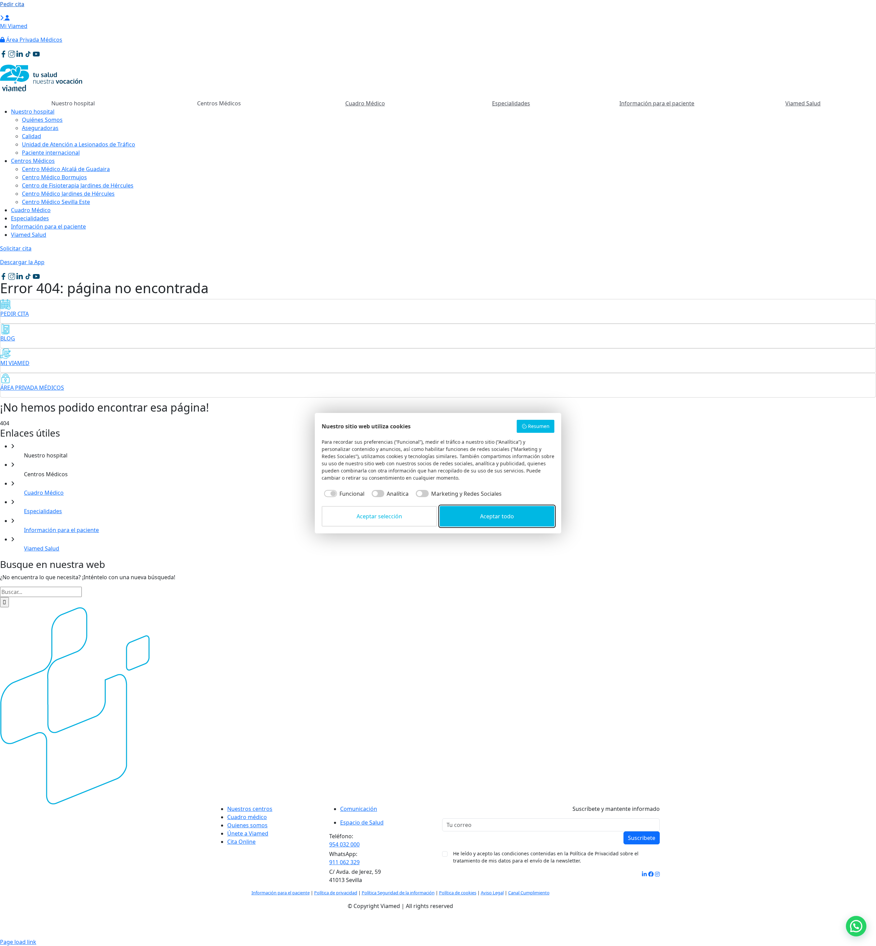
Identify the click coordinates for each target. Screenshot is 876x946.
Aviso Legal (492, 893)
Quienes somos (247, 825)
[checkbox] (343, 494)
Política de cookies (457, 893)
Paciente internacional (51, 152)
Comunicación (358, 809)
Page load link (18, 942)
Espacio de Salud (362, 822)
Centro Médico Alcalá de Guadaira (66, 169)
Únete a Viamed (247, 833)
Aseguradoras (40, 128)
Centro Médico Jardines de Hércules (68, 193)
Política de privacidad (335, 893)
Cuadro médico (247, 817)
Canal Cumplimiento (529, 893)
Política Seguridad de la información (398, 893)
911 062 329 (344, 862)
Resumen (539, 426)
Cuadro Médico (365, 103)
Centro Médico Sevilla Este (56, 202)
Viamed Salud (803, 103)
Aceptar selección (379, 516)
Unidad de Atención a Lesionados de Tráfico (78, 144)
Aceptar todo (497, 516)
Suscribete (641, 838)
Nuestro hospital (32, 111)
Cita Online (241, 841)
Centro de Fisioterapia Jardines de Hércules (77, 185)
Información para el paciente (656, 103)
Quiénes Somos (42, 120)
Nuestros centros (249, 809)
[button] (856, 926)
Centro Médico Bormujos (54, 177)
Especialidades (511, 103)
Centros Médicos (33, 161)
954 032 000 (344, 844)
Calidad (31, 136)
